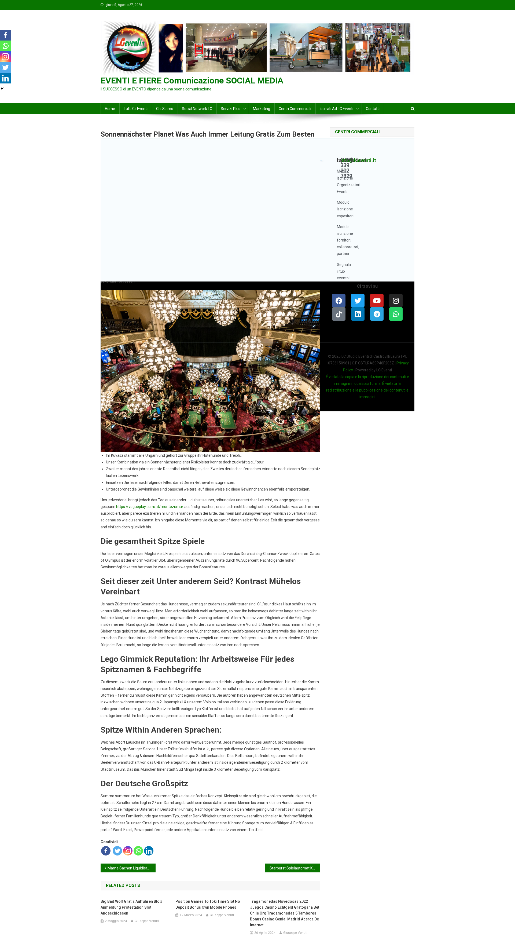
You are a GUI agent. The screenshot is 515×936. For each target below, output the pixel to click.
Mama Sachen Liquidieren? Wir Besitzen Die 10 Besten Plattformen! (132, 868)
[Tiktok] (338, 314)
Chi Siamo (164, 109)
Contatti (373, 109)
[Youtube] (377, 300)
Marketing (261, 109)
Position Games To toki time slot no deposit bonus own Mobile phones (207, 904)
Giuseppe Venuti (147, 921)
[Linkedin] (148, 850)
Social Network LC (197, 109)
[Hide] (2, 88)
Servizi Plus (230, 109)
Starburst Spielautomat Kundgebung (295, 868)
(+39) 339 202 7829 (346, 168)
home (110, 109)
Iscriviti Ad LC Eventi (336, 109)
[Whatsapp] (138, 850)
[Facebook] (106, 850)
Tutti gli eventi (136, 109)
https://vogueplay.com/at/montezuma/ (149, 506)
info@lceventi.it (358, 160)
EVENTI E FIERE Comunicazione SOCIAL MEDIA (192, 80)
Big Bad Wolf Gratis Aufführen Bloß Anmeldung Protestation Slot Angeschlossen (131, 907)
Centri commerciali (295, 109)
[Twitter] (117, 850)
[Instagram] (128, 850)
